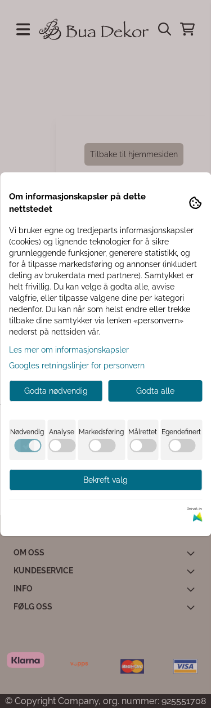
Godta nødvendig (56, 390)
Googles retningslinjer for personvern (77, 365)
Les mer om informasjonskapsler (69, 349)
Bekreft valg (105, 479)
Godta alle (155, 390)
